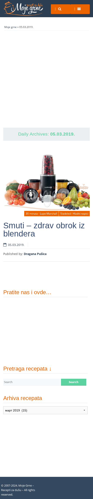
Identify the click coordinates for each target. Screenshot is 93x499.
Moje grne (10, 27)
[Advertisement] (46, 79)
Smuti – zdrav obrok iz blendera (44, 229)
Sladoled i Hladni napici (74, 213)
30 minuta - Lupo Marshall (41, 213)
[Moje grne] (23, 8)
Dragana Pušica (35, 254)
